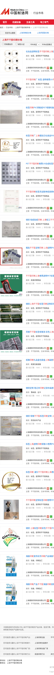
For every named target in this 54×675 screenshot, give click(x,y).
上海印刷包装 (40, 637)
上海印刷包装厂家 (41, 648)
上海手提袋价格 (43, 33)
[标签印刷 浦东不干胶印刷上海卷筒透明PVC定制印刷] (11, 481)
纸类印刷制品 (36, 280)
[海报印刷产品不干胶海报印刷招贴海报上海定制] (11, 593)
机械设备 (16, 22)
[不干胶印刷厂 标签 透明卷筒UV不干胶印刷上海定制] (11, 89)
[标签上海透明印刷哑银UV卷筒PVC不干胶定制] (11, 453)
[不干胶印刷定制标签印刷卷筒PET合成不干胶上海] (11, 509)
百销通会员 (8, 44)
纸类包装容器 (36, 364)
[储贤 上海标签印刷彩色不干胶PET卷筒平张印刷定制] (11, 537)
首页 (5, 22)
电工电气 (44, 22)
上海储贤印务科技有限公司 (36, 68)
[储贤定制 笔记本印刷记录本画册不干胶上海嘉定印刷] (11, 397)
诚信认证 (21, 44)
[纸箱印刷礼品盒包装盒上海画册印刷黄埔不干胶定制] (11, 369)
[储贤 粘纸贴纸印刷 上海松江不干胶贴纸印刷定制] (11, 229)
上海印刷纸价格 (25, 33)
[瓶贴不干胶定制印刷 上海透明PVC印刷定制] (11, 257)
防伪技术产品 (36, 420)
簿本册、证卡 (36, 392)
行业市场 (38, 13)
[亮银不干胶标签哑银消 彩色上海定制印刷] (11, 341)
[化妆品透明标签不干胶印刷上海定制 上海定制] (11, 61)
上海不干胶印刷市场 (22, 27)
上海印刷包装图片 (41, 643)
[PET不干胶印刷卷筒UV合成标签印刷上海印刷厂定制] (11, 173)
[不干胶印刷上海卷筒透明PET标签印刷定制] (11, 285)
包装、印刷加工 (37, 560)
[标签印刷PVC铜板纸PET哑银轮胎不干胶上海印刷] (11, 117)
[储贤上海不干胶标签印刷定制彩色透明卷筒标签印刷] (11, 313)
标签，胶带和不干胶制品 (40, 56)
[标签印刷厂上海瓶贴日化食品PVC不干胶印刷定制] (11, 145)
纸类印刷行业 (40, 654)
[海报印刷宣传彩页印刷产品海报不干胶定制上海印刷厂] (11, 565)
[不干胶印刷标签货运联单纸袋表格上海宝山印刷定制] (11, 201)
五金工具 (30, 22)
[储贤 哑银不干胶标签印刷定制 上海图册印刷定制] (11, 425)
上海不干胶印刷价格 (14, 660)
